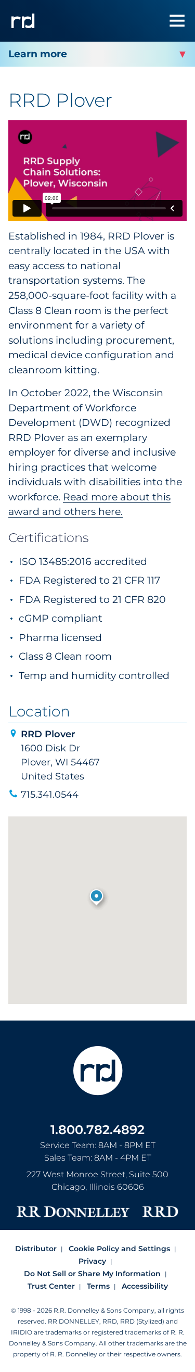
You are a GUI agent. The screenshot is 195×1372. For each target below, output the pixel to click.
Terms (98, 1286)
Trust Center (51, 1286)
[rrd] (23, 20)
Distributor (36, 1248)
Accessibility (145, 1286)
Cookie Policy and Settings (119, 1248)
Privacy (92, 1261)
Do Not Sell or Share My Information (92, 1273)
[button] (97, 898)
